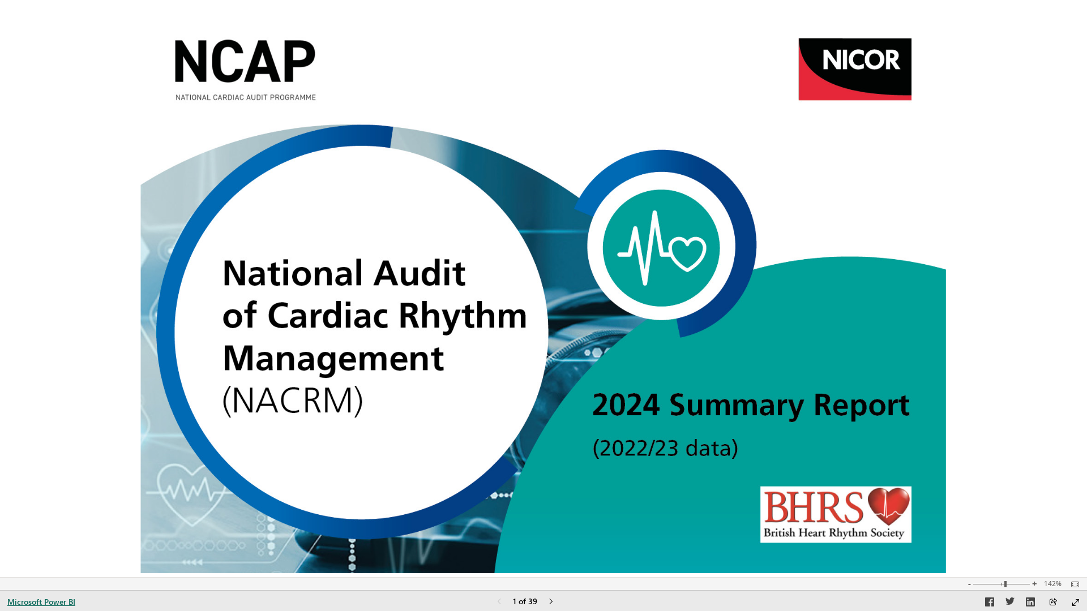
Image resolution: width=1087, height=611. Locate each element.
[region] (543, 288)
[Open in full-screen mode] (1075, 602)
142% (1053, 583)
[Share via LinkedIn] (1030, 603)
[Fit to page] (1072, 584)
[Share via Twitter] (1010, 603)
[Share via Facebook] (989, 603)
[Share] (1053, 603)
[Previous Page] (499, 602)
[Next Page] (551, 602)
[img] (543, 288)
